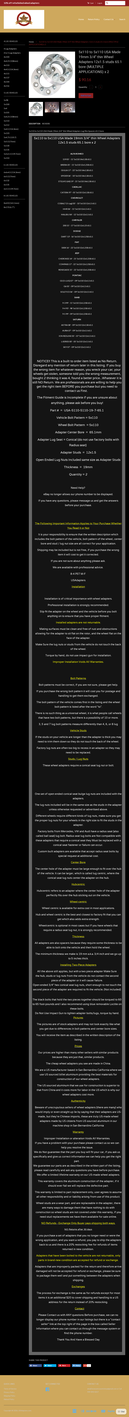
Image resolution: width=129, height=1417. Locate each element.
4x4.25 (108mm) (11, 61)
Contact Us (109, 19)
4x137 (6, 77)
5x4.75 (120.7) (10, 137)
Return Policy (94, 19)
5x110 (6, 121)
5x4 (5, 108)
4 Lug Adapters (10, 48)
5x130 (6, 145)
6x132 (6, 180)
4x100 (6, 57)
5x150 (6, 158)
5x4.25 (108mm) (11, 116)
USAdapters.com (24, 1411)
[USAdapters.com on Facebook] (47, 1390)
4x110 (6, 65)
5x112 (6, 125)
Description (34, 124)
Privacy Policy (9, 1392)
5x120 (6, 133)
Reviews (46, 124)
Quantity (83, 87)
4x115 (6, 73)
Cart (92, 3)
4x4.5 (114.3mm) (11, 69)
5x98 (6, 100)
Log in (100, 3)
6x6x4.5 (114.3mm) (12, 172)
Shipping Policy (9, 1396)
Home (81, 19)
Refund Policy (9, 1399)
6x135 (6, 184)
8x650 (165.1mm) (11, 203)
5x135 (6, 149)
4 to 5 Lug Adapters (12, 53)
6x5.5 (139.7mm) (11, 189)
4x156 (6, 86)
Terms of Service (10, 1389)
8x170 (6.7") (9, 207)
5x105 (6, 112)
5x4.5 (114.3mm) (11, 129)
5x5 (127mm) (9, 141)
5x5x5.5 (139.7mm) (12, 154)
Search (122, 19)
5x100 (6, 104)
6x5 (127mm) (9, 176)
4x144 (6, 81)
